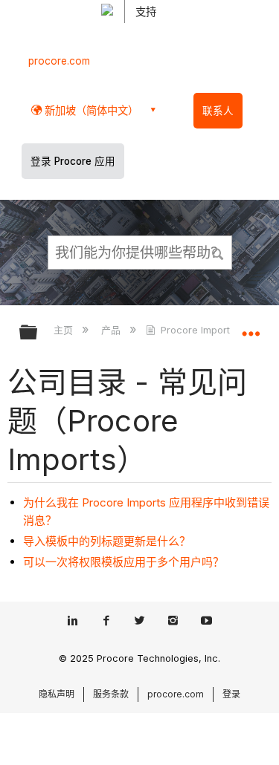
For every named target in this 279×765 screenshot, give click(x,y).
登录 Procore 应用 (73, 161)
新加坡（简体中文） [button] (90, 110)
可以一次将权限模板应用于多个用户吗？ (123, 562)
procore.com (59, 61)
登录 (231, 694)
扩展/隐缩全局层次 (38, 333)
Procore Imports (198, 330)
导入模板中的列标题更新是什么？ (106, 541)
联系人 (218, 111)
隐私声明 (56, 694)
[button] (218, 252)
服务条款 (111, 694)
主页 (65, 330)
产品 (112, 330)
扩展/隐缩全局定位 (251, 327)
